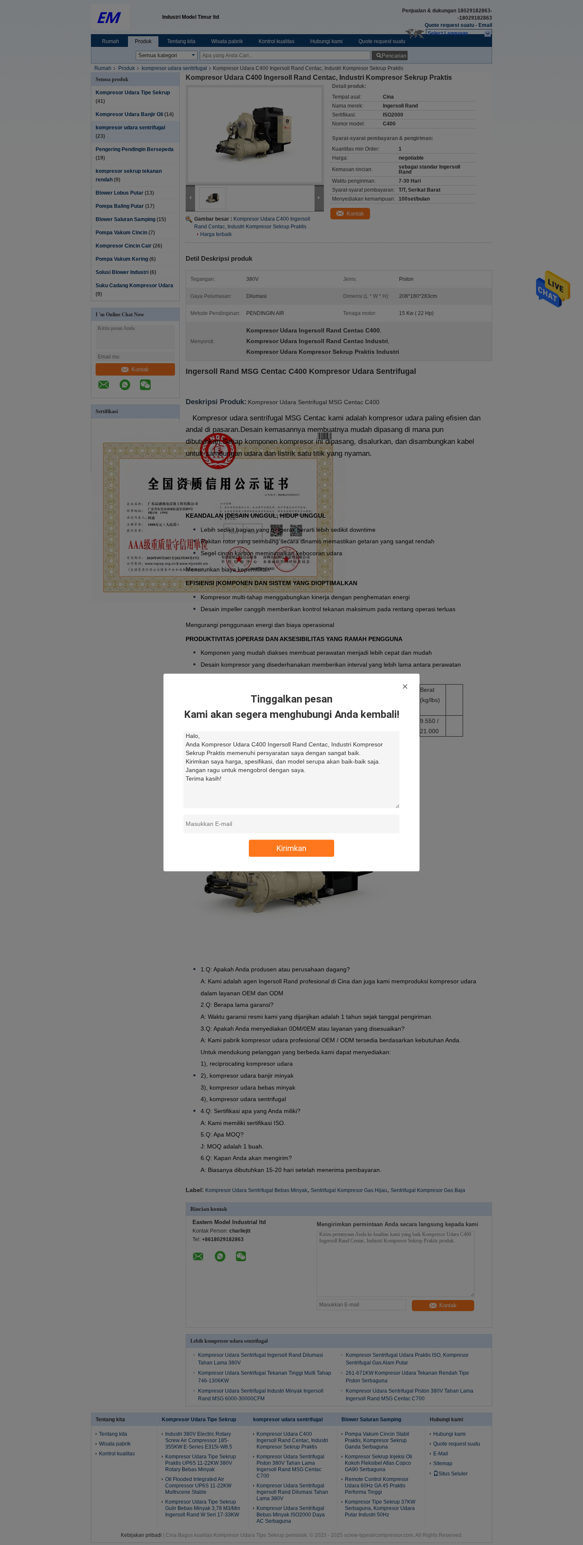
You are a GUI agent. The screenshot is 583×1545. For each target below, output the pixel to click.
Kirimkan (291, 848)
